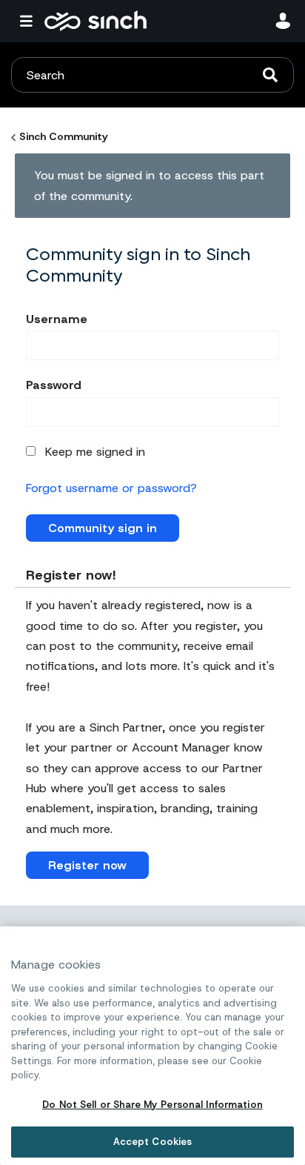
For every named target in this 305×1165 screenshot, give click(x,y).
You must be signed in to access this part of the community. (149, 185)
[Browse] (29, 20)
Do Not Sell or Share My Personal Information (152, 1104)
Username (56, 319)
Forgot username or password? (111, 488)
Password (53, 385)
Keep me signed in (95, 451)
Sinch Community (95, 21)
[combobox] (152, 75)
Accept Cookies (152, 1141)
